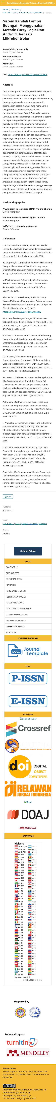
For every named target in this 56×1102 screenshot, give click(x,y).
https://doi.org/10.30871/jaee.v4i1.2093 (22, 311)
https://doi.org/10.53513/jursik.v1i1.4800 (27, 74)
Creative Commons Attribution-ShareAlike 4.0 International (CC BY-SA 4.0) (24, 1091)
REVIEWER (11, 585)
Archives (15, 9)
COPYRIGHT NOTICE (15, 626)
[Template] (28, 658)
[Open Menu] (3, 3)
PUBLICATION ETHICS (16, 590)
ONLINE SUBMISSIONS (17, 614)
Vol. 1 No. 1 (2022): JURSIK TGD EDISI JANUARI (22, 12)
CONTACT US (12, 567)
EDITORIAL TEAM (14, 579)
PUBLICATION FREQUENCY (18, 608)
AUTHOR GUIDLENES (16, 620)
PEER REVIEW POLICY (16, 596)
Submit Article (28, 551)
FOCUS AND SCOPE (15, 602)
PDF (9, 496)
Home (5, 9)
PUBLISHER (11, 632)
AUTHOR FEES (12, 573)
